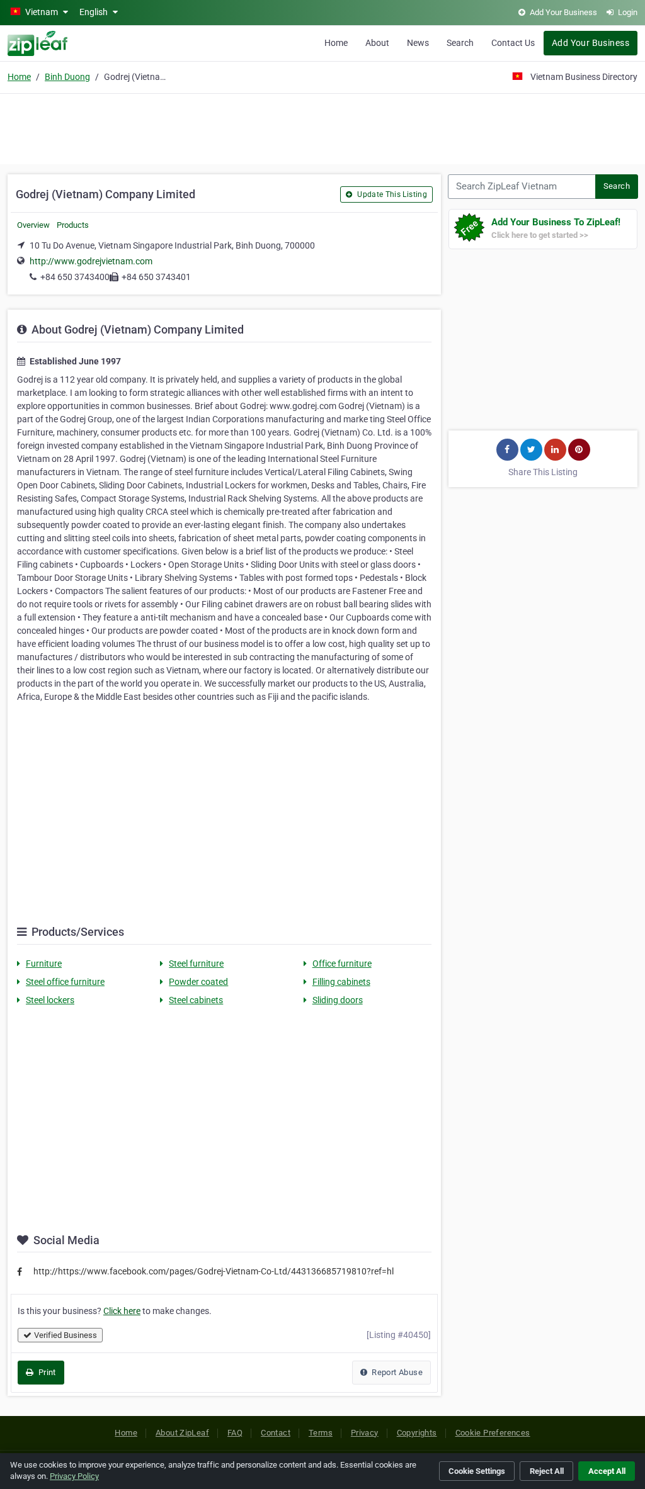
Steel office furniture (65, 982)
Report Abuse (396, 1372)
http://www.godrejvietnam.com (91, 261)
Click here (121, 1311)
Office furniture (342, 963)
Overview (33, 225)
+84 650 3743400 (75, 277)
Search (460, 43)
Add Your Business (590, 43)
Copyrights (417, 1432)
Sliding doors (337, 1000)
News (418, 43)
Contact (275, 1432)
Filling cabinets (341, 982)
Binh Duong (67, 77)
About (377, 43)
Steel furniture (196, 963)
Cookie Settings (476, 1471)
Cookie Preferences (492, 1432)
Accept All (606, 1471)
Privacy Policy (74, 1476)
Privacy (365, 1432)
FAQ (235, 1432)
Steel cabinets (196, 1000)
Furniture (44, 963)
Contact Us (513, 43)
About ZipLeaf (182, 1432)
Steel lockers (50, 1000)
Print (45, 1372)
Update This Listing (391, 194)
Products (73, 225)
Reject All (547, 1471)
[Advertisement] (322, 127)
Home (336, 43)
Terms (321, 1432)
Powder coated (198, 982)
